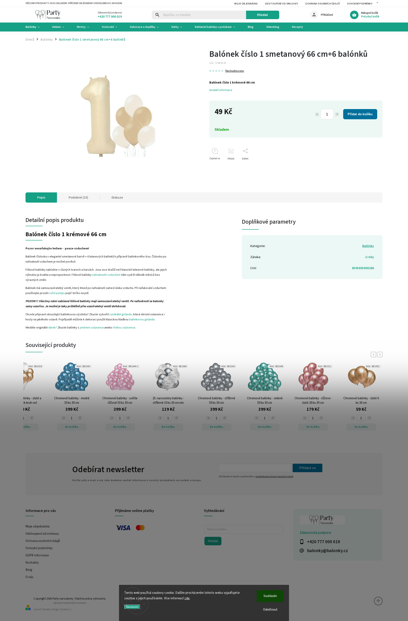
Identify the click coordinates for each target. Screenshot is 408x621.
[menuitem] (36, 27)
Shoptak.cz (65, 609)
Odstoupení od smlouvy (281, 4)
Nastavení (132, 606)
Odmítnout (270, 609)
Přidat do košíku (360, 114)
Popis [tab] (41, 197)
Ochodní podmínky (359, 4)
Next (380, 354)
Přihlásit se (307, 468)
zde (187, 598)
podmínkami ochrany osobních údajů (274, 476)
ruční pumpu (57, 293)
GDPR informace (37, 555)
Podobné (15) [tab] (78, 197)
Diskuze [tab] (117, 197)
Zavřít (369, 166)
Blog (29, 569)
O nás (29, 577)
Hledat (262, 15)
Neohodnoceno (234, 71)
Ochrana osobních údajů (322, 4)
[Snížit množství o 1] (317, 114)
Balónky (368, 246)
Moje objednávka (246, 4)
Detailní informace (220, 90)
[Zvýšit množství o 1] (337, 114)
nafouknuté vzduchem (106, 275)
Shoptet (46, 609)
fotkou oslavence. (124, 327)
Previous (374, 354)
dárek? (52, 327)
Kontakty (32, 562)
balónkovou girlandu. (142, 319)
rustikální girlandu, (121, 314)
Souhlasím (270, 596)
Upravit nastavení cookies (69, 603)
